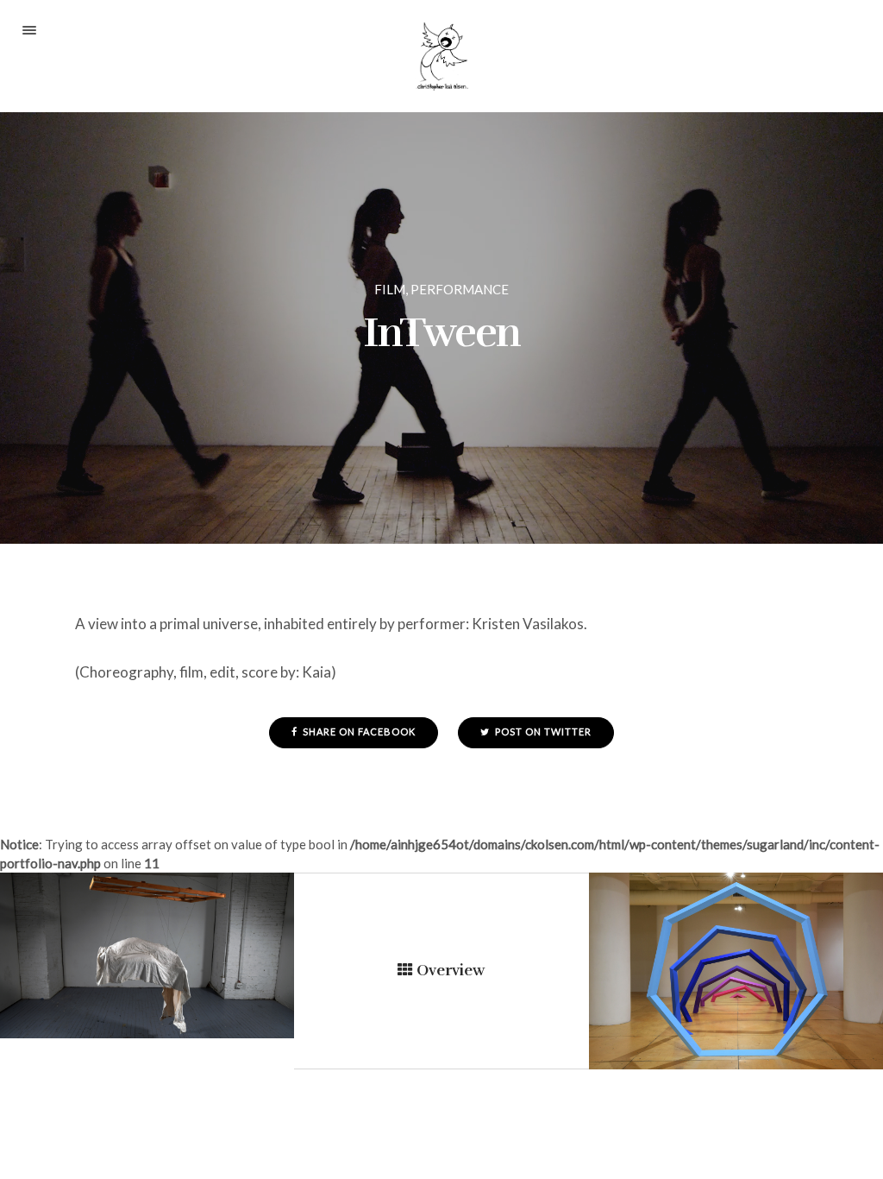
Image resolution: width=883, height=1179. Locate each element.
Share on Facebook (358, 731)
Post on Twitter (542, 731)
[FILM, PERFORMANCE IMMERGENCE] (736, 971)
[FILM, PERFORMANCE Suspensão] (147, 955)
